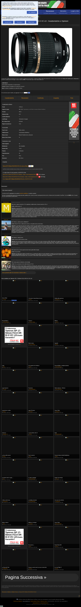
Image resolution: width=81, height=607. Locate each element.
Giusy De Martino (32, 344)
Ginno (4, 366)
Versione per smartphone (17, 601)
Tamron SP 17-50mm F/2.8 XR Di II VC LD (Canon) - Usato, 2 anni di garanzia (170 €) (24, 176)
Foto (71, 98)
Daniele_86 (6, 219)
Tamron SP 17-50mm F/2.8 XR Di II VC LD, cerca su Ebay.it (16, 166)
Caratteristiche (9, 98)
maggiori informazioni (7, 6)
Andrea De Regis (6, 247)
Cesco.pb (4, 389)
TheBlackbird (57, 501)
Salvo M (5, 235)
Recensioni (24, 98)
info (74, 142)
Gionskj (4, 411)
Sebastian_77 (57, 299)
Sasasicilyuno (5, 501)
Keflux (56, 456)
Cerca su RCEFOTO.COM (17, 179)
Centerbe (4, 299)
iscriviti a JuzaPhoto (24, 193)
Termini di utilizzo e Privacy (35, 601)
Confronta (40, 98)
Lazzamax (31, 523)
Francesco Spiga (32, 322)
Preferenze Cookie (43, 601)
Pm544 (30, 299)
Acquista (56, 98)
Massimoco (6, 259)
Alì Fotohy (31, 411)
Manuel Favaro (6, 202)
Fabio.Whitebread (6, 322)
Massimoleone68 (58, 434)
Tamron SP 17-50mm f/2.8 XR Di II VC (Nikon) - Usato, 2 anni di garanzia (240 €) (24, 174)
